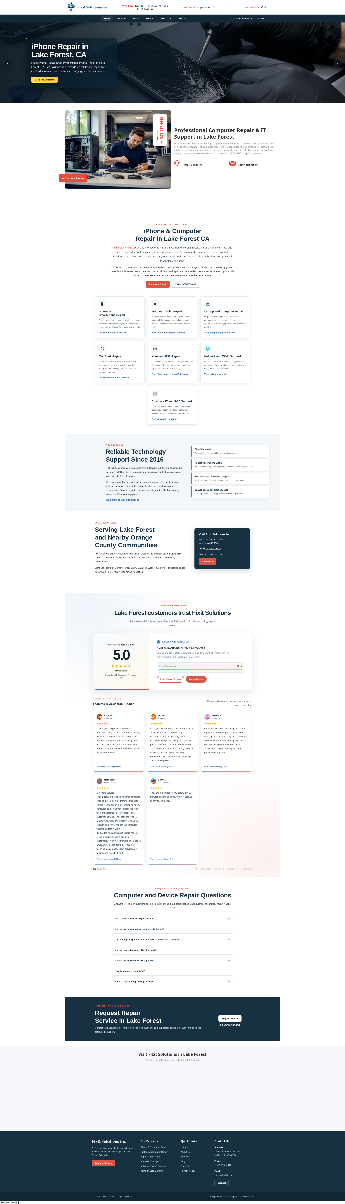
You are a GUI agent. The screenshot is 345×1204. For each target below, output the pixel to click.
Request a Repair (158, 284)
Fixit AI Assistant (9, 1202)
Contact (183, 18)
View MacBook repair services (114, 377)
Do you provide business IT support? (134, 960)
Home (107, 18)
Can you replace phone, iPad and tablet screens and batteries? (147, 939)
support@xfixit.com (206, 7)
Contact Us (207, 561)
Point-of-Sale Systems (151, 1170)
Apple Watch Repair (150, 1156)
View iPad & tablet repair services (168, 333)
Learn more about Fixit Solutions (122, 500)
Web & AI (149, 18)
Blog (136, 18)
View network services (215, 374)
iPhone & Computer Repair (153, 1147)
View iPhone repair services (113, 333)
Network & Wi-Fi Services (153, 1166)
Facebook (221, 1183)
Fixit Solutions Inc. (123, 247)
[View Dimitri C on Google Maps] (153, 781)
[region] (172, 787)
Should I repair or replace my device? (134, 981)
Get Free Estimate (44, 79)
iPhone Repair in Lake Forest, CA (59, 50)
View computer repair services (219, 333)
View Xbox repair (160, 374)
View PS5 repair (179, 374)
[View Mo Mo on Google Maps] (153, 717)
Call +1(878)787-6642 (185, 284)
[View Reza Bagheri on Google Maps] (99, 781)
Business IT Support (150, 1161)
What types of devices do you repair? (134, 918)
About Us (165, 18)
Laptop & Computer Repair (154, 1152)
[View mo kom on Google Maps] (99, 717)
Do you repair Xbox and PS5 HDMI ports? (136, 950)
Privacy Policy (188, 1170)
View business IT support (164, 419)
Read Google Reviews (170, 679)
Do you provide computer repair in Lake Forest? (139, 929)
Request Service (230, 1018)
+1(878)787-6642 (258, 18)
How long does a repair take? (130, 971)
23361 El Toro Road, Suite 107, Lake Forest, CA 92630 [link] (146, 7)
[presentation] (7, 63)
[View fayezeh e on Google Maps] (207, 717)
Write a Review (196, 679)
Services (121, 18)
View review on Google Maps (108, 767)
